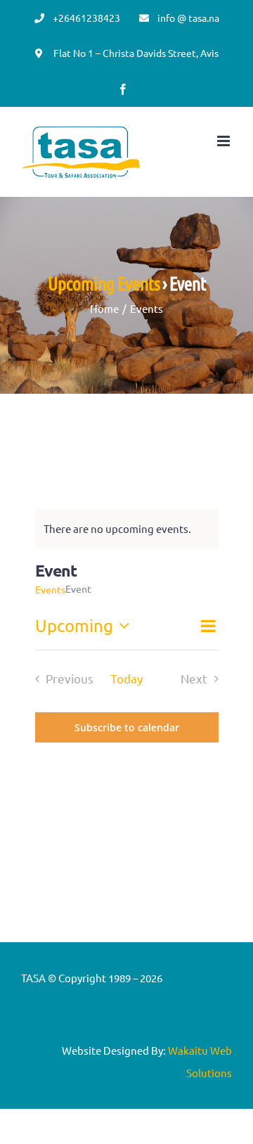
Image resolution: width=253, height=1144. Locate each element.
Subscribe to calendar (126, 727)
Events (50, 589)
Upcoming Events (104, 282)
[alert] (117, 529)
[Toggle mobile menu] (224, 141)
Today (126, 678)
